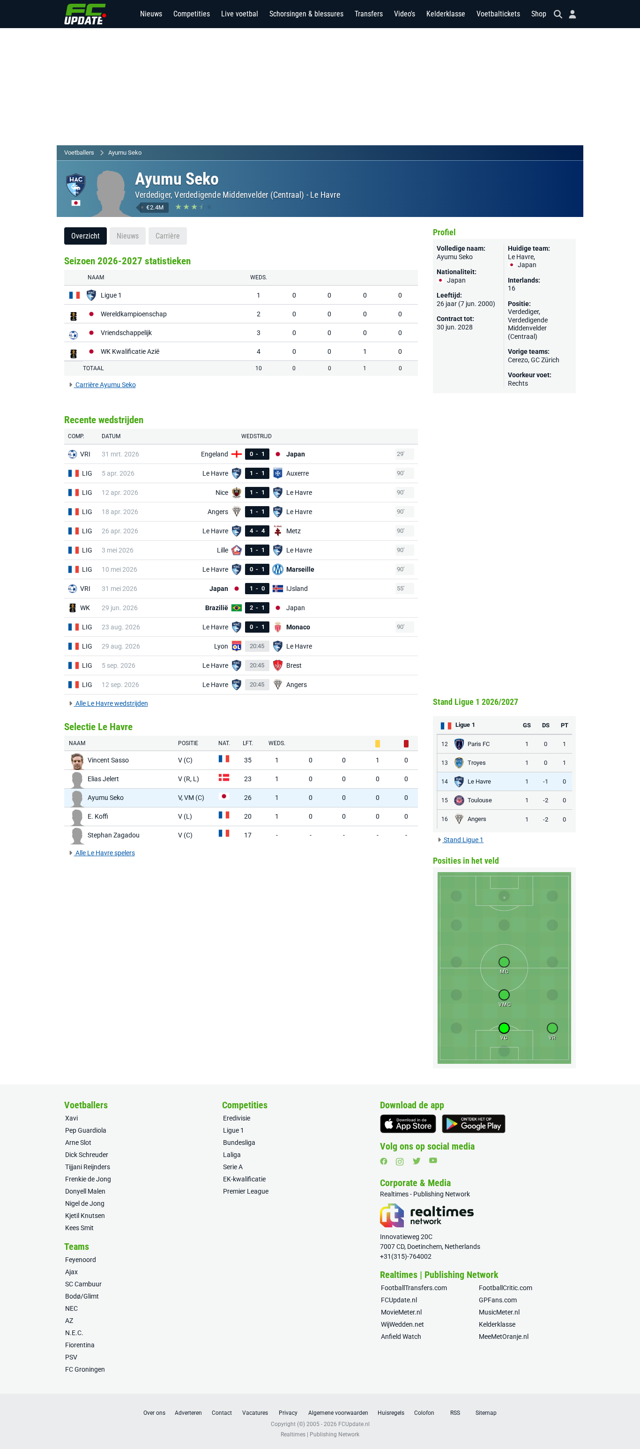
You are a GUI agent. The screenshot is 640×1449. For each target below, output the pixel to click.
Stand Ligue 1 (463, 840)
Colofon (424, 1413)
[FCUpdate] (85, 14)
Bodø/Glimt (82, 1296)
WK (85, 608)
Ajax (71, 1272)
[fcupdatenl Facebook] (383, 1161)
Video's (404, 13)
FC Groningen (85, 1369)
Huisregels (391, 1413)
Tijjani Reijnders (87, 1167)
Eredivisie (236, 1118)
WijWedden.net (402, 1324)
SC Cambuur (83, 1284)
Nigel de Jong (84, 1203)
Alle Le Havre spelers (104, 853)
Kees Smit (79, 1228)
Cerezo (518, 360)
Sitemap (486, 1413)
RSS (455, 1413)
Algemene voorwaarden (338, 1413)
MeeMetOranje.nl (503, 1336)
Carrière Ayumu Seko (105, 384)
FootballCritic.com (505, 1288)
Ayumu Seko (124, 152)
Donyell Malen (85, 1191)
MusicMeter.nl (499, 1312)
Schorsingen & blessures (306, 13)
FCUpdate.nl (399, 1300)
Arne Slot (78, 1142)
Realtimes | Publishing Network (320, 1434)
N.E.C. (74, 1333)
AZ (69, 1320)
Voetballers (79, 152)
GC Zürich (545, 360)
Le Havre (325, 195)
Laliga (232, 1154)
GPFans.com (498, 1300)
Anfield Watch (401, 1336)
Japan (526, 265)
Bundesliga (239, 1142)
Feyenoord (80, 1259)
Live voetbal (239, 13)
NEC (71, 1308)
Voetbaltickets (498, 13)
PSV (71, 1357)
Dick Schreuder (86, 1154)
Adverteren (188, 1413)
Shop (538, 13)
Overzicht (85, 236)
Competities (191, 13)
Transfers (369, 13)
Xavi (71, 1118)
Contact (222, 1413)
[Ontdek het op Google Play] (474, 1123)
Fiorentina (80, 1345)
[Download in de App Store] (408, 1123)
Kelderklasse (445, 13)
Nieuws (151, 13)
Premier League (245, 1191)
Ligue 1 (233, 1130)
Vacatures (255, 1413)
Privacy (288, 1413)
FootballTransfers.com (414, 1288)
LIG (87, 473)
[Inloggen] (568, 14)
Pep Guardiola (85, 1130)
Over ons (154, 1413)
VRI (85, 454)
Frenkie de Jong (88, 1179)
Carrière (168, 236)
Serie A (233, 1167)
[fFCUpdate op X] (416, 1161)
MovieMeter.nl (401, 1312)
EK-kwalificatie (244, 1179)
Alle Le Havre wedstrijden (111, 703)
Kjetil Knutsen (85, 1215)
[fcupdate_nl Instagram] (400, 1162)
